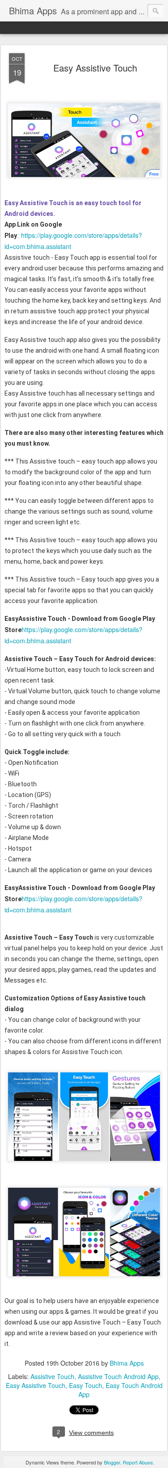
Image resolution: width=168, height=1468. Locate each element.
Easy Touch (85, 1385)
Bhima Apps (127, 1362)
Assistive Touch (52, 1376)
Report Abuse (138, 1462)
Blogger (112, 1462)
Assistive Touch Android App (118, 1376)
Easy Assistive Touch (95, 67)
